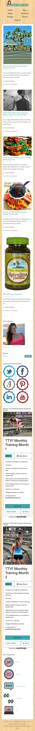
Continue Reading (8, 81)
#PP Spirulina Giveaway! (12, 294)
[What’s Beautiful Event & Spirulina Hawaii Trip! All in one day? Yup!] (17, 100)
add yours (14, 84)
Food (17, 662)
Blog (25, 10)
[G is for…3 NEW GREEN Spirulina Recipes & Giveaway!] (17, 195)
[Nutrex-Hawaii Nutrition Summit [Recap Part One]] (17, 44)
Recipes (10, 17)
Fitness (25, 17)
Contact (17, 20)
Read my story (6, 347)
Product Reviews (21, 686)
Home (10, 10)
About (10, 13)
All (17, 710)
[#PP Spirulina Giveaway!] (17, 263)
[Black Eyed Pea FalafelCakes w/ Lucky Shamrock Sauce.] (17, 146)
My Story (24, 13)
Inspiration (19, 698)
